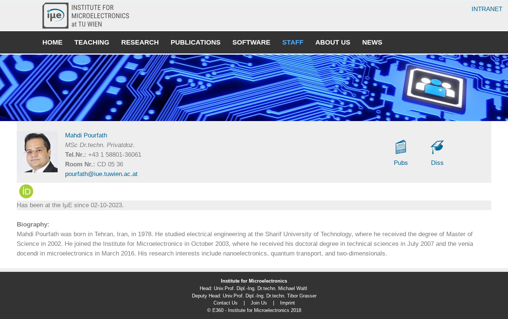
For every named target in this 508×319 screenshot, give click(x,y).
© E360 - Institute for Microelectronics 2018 (254, 310)
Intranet (487, 9)
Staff (292, 42)
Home (52, 42)
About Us (332, 42)
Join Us (259, 303)
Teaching (91, 42)
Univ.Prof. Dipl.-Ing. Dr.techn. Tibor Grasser (269, 296)
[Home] (88, 16)
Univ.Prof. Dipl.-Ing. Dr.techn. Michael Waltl (260, 288)
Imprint (287, 303)
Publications (196, 42)
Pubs (401, 162)
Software (251, 42)
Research (140, 42)
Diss (437, 162)
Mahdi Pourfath (86, 135)
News (372, 42)
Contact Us (225, 303)
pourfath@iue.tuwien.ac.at (101, 174)
